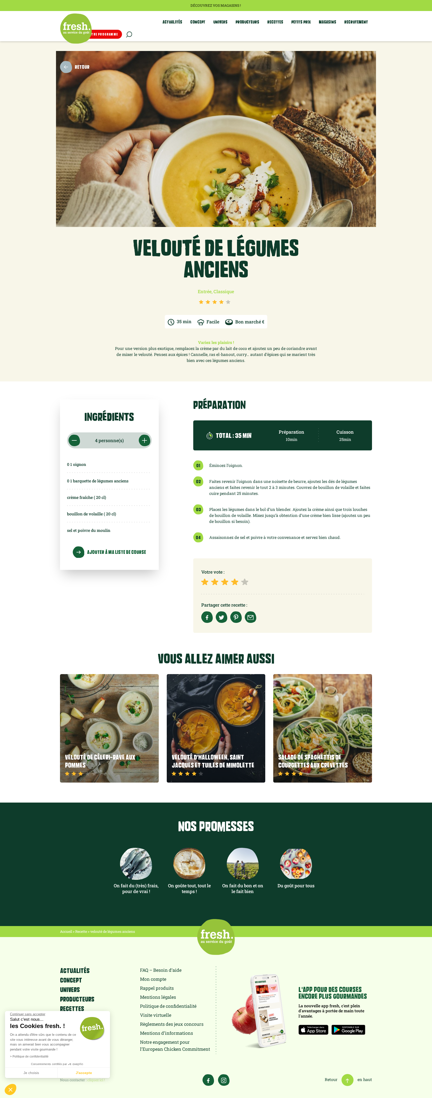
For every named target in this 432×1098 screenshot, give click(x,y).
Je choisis (31, 1073)
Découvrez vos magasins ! (216, 5)
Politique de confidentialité (168, 1006)
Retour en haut (348, 1079)
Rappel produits (157, 988)
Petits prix (301, 22)
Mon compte (153, 979)
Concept (197, 22)
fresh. (76, 28)
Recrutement (356, 22)
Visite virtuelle (155, 1015)
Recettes (275, 22)
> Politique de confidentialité (29, 1056)
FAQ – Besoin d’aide (161, 970)
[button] (10, 1090)
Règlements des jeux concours (172, 1024)
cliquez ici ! (96, 1080)
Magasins (327, 22)
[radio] (205, 581)
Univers (220, 22)
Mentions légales (158, 997)
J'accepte (84, 1073)
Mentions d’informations (166, 1033)
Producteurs (247, 22)
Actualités (172, 22)
